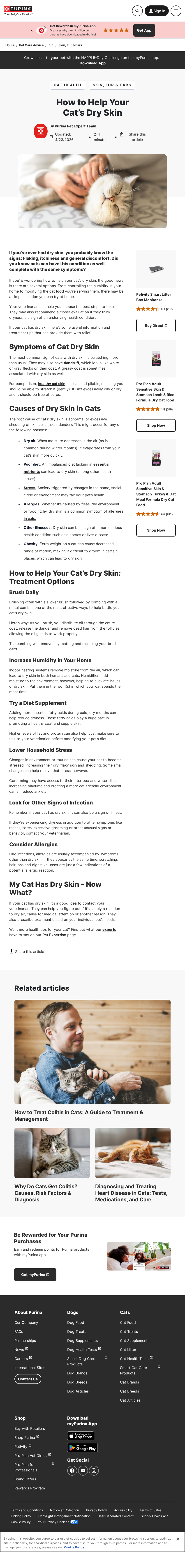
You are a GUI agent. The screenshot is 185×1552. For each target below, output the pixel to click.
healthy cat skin (51, 383)
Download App (93, 63)
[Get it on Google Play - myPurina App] (82, 1447)
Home (9, 45)
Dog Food (75, 1322)
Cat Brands (129, 1382)
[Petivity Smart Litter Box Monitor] (156, 269)
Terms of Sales (150, 1510)
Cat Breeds (129, 1391)
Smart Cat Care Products (133, 1370)
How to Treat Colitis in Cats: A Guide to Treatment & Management (78, 1115)
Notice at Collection (64, 1510)
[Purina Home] (68, 11)
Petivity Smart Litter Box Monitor (153, 297)
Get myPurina (33, 1274)
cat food (56, 291)
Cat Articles (130, 1400)
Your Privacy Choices (53, 1522)
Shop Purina (24, 1437)
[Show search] (137, 10)
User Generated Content (116, 1516)
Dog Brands (77, 1373)
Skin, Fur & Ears (70, 45)
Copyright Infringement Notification (64, 1516)
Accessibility (123, 1510)
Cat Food (128, 1322)
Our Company (26, 1322)
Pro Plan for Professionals (25, 1467)
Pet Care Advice (31, 45)
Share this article (137, 137)
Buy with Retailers (29, 1428)
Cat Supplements (134, 1340)
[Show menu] (176, 10)
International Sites (29, 1367)
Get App (144, 30)
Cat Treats (129, 1331)
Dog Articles (78, 1391)
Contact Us (28, 1379)
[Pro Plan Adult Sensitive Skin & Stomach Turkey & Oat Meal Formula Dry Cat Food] (156, 458)
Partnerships (25, 1340)
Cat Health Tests (134, 1358)
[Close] (31, 30)
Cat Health (67, 85)
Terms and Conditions (27, 1510)
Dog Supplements (82, 1340)
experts (109, 929)
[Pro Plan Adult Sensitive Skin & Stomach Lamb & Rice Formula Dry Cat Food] (156, 358)
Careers (21, 1358)
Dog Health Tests (82, 1349)
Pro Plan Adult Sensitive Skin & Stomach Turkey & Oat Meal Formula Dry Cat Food (156, 494)
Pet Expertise (54, 935)
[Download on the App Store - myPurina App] (80, 1435)
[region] (92, 1542)
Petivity (20, 1446)
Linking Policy (21, 1516)
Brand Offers (25, 1479)
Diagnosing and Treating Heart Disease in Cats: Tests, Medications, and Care (131, 1193)
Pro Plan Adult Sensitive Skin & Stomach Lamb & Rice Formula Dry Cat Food (155, 392)
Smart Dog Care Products (81, 1361)
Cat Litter (128, 1349)
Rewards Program (29, 1488)
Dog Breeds (77, 1382)
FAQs (18, 1331)
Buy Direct (154, 325)
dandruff (71, 363)
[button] (156, 425)
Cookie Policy (21, 1522)
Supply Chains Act (154, 1516)
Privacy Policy (96, 1510)
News (19, 1349)
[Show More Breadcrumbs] (51, 45)
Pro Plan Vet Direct (30, 1455)
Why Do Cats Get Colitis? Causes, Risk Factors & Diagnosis (45, 1193)
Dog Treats (76, 1331)
